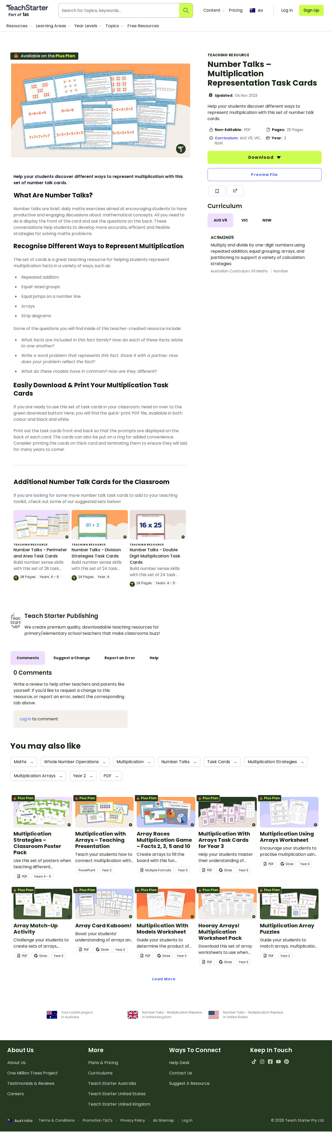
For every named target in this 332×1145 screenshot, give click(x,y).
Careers (15, 1094)
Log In (187, 1120)
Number (281, 271)
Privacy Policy (133, 1120)
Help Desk (179, 1063)
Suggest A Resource (189, 1083)
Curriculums (100, 1073)
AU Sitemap (163, 1120)
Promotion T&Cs (98, 1120)
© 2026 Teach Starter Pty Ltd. (297, 1120)
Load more (164, 979)
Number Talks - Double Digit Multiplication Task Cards (155, 556)
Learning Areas (51, 26)
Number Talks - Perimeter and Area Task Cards (40, 553)
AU (260, 10)
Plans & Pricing (103, 1063)
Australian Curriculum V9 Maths (240, 271)
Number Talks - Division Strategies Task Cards (96, 553)
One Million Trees (32, 1073)
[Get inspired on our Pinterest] (286, 1061)
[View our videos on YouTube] (278, 1061)
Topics (113, 26)
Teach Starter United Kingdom (119, 1104)
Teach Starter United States (117, 1094)
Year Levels (86, 26)
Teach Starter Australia (112, 1083)
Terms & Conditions (57, 1120)
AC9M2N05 (222, 237)
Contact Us (180, 1073)
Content (212, 10)
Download (261, 157)
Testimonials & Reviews (30, 1083)
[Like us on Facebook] (270, 1061)
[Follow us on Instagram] (262, 1061)
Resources (17, 26)
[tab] (220, 220)
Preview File (264, 174)
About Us (16, 1063)
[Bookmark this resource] (217, 190)
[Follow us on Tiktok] (254, 1061)
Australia (22, 1120)
